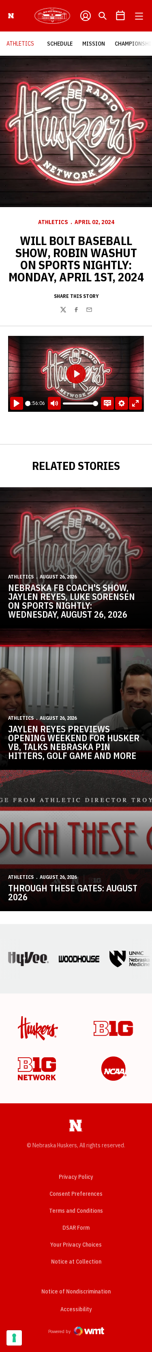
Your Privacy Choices (76, 1244)
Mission (96, 43)
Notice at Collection (76, 1261)
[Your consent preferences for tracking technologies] (14, 1338)
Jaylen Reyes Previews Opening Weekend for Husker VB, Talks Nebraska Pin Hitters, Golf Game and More (73, 742)
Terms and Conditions (76, 1210)
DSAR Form (76, 1227)
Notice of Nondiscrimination (76, 1291)
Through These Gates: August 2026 (72, 892)
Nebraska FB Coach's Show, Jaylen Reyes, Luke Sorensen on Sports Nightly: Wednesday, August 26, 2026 (71, 601)
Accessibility (76, 1309)
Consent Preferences (76, 1193)
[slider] (27, 403)
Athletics (53, 222)
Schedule (62, 43)
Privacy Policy (76, 1176)
